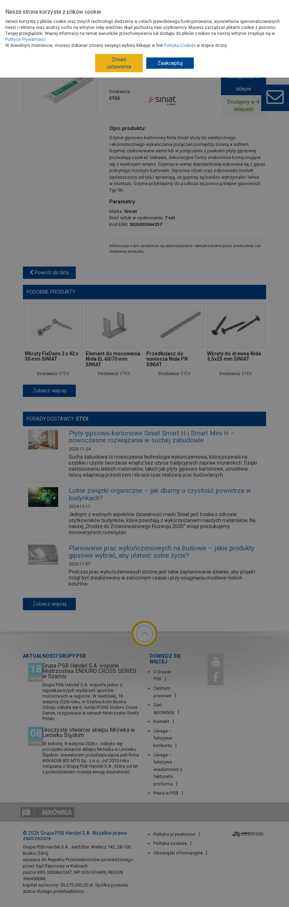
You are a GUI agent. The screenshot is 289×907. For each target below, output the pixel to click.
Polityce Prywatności (25, 39)
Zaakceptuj (170, 63)
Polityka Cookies (180, 45)
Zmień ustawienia (119, 63)
